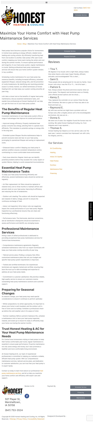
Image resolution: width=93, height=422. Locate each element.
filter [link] (7, 184)
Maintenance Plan (56, 169)
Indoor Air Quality (56, 157)
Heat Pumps (54, 161)
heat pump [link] (20, 65)
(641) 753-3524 (14, 410)
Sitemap (13, 419)
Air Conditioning (55, 148)
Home (19, 44)
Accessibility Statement (36, 419)
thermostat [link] (23, 218)
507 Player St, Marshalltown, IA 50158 (13, 402)
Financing (53, 173)
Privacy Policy (22, 419)
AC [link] (10, 89)
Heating (52, 152)
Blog (24, 44)
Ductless (53, 165)
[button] (46, 2)
